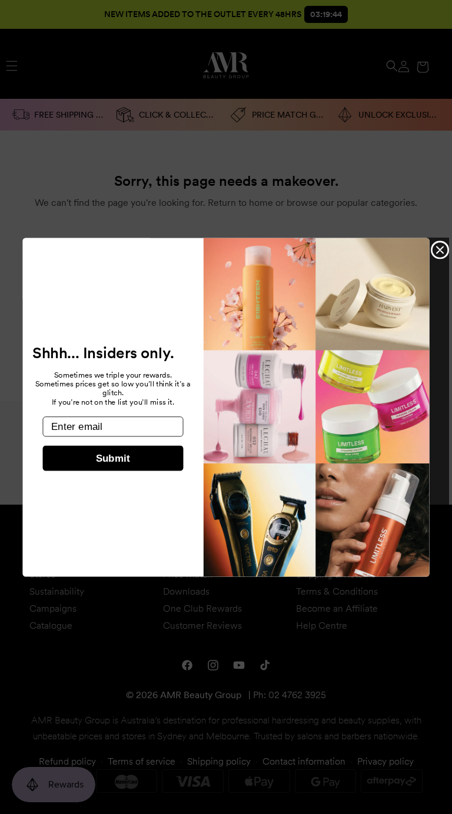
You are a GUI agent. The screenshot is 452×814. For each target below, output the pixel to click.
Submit (113, 458)
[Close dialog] (440, 250)
